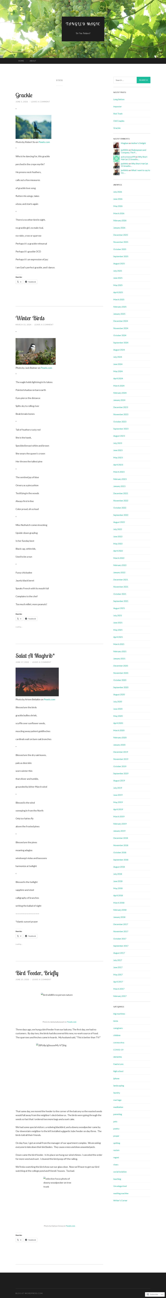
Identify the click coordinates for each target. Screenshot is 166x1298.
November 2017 (120, 931)
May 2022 (118, 543)
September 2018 (120, 859)
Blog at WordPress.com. (29, 1293)
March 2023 (118, 471)
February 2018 (119, 910)
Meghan (124, 143)
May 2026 (118, 206)
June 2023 (117, 450)
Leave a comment (40, 102)
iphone (116, 1078)
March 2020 (118, 730)
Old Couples (118, 121)
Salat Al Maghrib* (35, 655)
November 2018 (120, 845)
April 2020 (118, 723)
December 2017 (120, 924)
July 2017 (117, 960)
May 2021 (118, 630)
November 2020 (120, 673)
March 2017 (118, 989)
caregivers (118, 1028)
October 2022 (119, 507)
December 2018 (120, 838)
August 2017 (119, 953)
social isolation (120, 1171)
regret (116, 1157)
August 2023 (119, 436)
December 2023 (120, 407)
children (116, 1035)
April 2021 (118, 637)
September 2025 (120, 256)
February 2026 (119, 220)
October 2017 (119, 938)
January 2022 (119, 572)
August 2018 (119, 867)
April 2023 (118, 464)
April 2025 (118, 292)
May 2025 (118, 285)
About (33, 61)
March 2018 (118, 902)
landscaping (118, 1085)
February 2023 (119, 479)
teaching (117, 1179)
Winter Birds (30, 318)
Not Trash (117, 113)
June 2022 (117, 536)
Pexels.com (44, 142)
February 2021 (119, 651)
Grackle (24, 95)
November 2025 (120, 242)
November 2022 (120, 500)
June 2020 (117, 709)
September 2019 (120, 773)
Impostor (117, 106)
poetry (116, 1128)
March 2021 (118, 644)
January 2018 (119, 917)
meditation (118, 1107)
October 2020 (119, 680)
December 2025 (120, 235)
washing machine (120, 1193)
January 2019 (119, 831)
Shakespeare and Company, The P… (133, 151)
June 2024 (117, 364)
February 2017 (119, 996)
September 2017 (120, 945)
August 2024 (119, 349)
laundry (116, 1092)
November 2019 (120, 759)
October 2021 (119, 594)
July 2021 (117, 615)
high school (118, 1071)
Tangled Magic (83, 23)
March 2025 (118, 299)
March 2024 (118, 385)
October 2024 (119, 335)
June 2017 (117, 967)
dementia (117, 1056)
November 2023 (120, 414)
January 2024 (119, 400)
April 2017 (118, 981)
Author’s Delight (138, 143)
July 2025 (117, 270)
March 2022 (118, 558)
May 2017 (118, 974)
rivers (115, 1164)
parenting (117, 1114)
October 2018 (119, 852)
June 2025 (117, 278)
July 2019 (117, 788)
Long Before (118, 99)
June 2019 (117, 795)
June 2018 (117, 881)
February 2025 (119, 306)
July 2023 (117, 443)
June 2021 (117, 622)
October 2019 (119, 766)
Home (21, 61)
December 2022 (120, 493)
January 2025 (119, 314)
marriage (117, 1100)
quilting (116, 1143)
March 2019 (118, 816)
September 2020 (120, 687)
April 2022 (118, 550)
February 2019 (119, 823)
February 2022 (119, 565)
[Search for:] (131, 80)
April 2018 (118, 895)
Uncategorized (120, 1186)
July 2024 (117, 357)
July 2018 (117, 874)
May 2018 (118, 888)
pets (115, 1121)
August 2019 (119, 780)
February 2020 (119, 737)
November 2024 (120, 328)
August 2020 (119, 694)
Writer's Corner (120, 1200)
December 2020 (120, 665)
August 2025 (119, 263)
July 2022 (117, 529)
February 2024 (119, 393)
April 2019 (118, 809)
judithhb (124, 150)
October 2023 (119, 421)
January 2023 (119, 486)
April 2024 (118, 378)
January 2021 (119, 658)
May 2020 (118, 716)
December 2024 (120, 321)
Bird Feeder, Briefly (37, 973)
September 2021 (120, 601)
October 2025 (119, 249)
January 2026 (119, 227)
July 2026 (117, 192)
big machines (119, 1013)
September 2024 (120, 342)
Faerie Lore (118, 1064)
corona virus (118, 1042)
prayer (116, 1136)
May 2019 (118, 802)
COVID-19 (118, 1049)
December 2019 (120, 752)
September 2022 (120, 515)
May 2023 (118, 457)
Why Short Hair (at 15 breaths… (134, 157)
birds (115, 1021)
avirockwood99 (128, 156)
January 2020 (119, 744)
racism (116, 1150)
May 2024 (118, 371)
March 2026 (118, 213)
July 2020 (117, 701)
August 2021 (119, 608)
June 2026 (117, 199)
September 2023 (120, 428)
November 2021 (120, 586)
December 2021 (120, 579)
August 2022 (119, 522)
